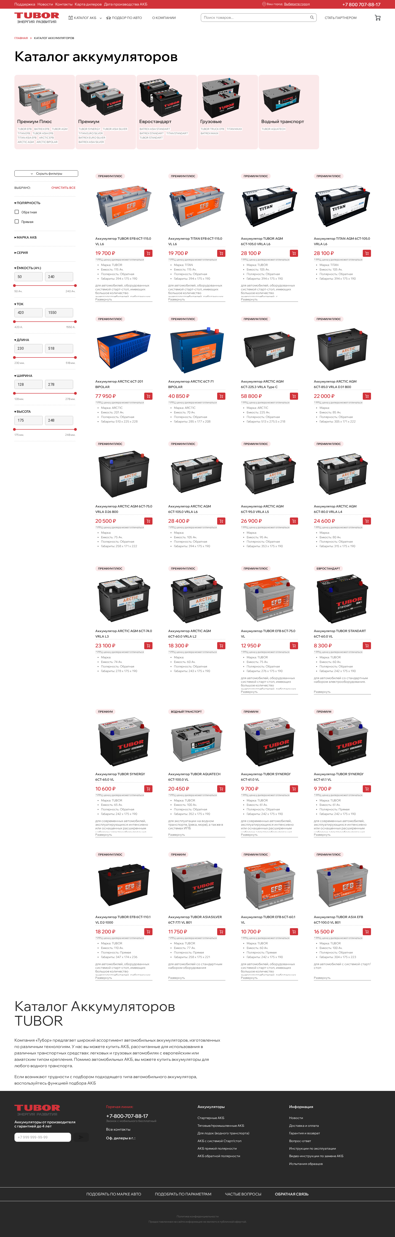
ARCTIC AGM (26, 142)
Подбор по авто (127, 18)
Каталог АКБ (85, 18)
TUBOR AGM (59, 129)
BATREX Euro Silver (92, 137)
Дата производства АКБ (125, 4)
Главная (21, 38)
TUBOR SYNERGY (89, 129)
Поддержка (24, 4)
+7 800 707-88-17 (361, 4)
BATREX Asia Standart (155, 129)
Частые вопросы (243, 1194)
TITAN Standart (177, 133)
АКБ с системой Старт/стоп (219, 1141)
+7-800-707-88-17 (131, 1117)
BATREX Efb (41, 129)
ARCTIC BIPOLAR (47, 142)
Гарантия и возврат (304, 1133)
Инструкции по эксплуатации (312, 1148)
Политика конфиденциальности (198, 1216)
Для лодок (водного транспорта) (223, 1133)
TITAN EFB (24, 133)
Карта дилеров (88, 4)
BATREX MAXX (209, 133)
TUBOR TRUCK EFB (212, 129)
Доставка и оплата (304, 1126)
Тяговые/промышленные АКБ (221, 1126)
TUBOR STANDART (151, 137)
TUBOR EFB (25, 129)
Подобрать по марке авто (113, 1194)
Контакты (63, 4)
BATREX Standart (152, 133)
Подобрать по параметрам (183, 1194)
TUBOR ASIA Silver (115, 129)
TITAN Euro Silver (91, 133)
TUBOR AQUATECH (273, 129)
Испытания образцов (306, 1164)
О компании (164, 18)
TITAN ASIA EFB (27, 137)
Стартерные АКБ (211, 1118)
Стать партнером (341, 18)
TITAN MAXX (234, 129)
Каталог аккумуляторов (54, 38)
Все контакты (118, 1129)
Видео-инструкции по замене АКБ (316, 1156)
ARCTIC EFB (46, 137)
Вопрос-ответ (300, 1141)
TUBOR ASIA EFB (43, 133)
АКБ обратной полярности (219, 1156)
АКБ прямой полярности (217, 1148)
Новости (45, 4)
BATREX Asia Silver (91, 142)
